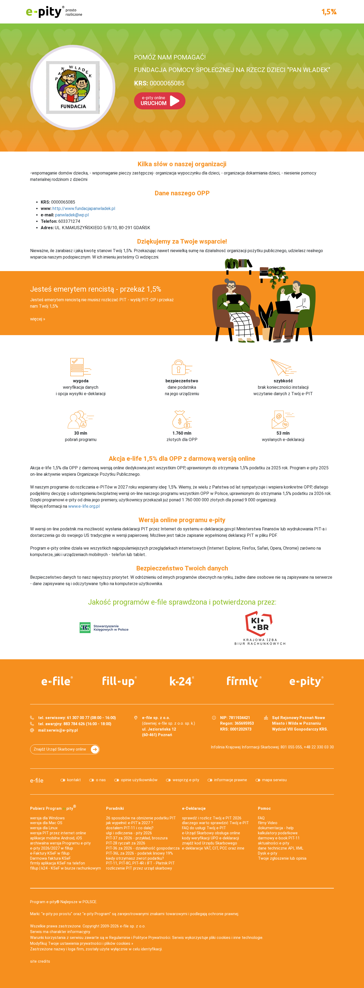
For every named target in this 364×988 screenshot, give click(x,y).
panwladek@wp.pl (72, 214)
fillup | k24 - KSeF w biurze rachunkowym (65, 868)
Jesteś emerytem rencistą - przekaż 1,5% (95, 289)
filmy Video (267, 823)
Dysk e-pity (267, 853)
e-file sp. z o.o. (132, 926)
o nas (101, 780)
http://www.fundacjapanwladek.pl (83, 208)
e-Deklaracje (194, 808)
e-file (36, 780)
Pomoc (264, 808)
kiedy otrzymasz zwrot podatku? (135, 858)
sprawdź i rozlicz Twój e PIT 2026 (211, 818)
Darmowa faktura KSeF (50, 858)
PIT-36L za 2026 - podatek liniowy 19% (139, 853)
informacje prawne (230, 780)
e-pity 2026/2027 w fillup (51, 848)
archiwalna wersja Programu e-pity (60, 843)
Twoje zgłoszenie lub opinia (282, 858)
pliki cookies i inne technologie (235, 937)
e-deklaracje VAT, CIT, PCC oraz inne (213, 848)
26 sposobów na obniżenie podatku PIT (141, 818)
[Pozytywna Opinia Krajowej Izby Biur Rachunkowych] (260, 627)
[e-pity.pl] (307, 681)
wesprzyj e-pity (186, 780)
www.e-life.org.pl (84, 506)
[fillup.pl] (119, 681)
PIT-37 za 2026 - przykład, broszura (137, 838)
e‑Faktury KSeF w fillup (50, 853)
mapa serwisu (274, 780)
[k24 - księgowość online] (182, 680)
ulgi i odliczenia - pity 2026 (129, 833)
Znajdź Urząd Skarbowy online (60, 749)
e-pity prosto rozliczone (54, 11)
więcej (36, 319)
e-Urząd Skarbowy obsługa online (211, 833)
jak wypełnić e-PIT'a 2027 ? (129, 823)
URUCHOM (154, 100)
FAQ (261, 818)
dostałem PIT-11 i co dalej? (129, 828)
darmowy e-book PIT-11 (279, 838)
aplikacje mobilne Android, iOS (56, 838)
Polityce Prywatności (151, 937)
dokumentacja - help (276, 828)
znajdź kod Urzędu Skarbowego (209, 843)
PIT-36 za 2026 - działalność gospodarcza (143, 848)
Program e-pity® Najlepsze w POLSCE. (63, 902)
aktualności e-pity (273, 843)
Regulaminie (119, 937)
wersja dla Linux (44, 828)
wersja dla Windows (47, 818)
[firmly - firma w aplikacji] (244, 681)
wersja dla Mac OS (46, 823)
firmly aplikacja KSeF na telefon (57, 863)
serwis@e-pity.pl (62, 730)
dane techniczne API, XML (280, 848)
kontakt (74, 780)
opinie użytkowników (139, 780)
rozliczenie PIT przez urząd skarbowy (139, 868)
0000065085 (159, 83)
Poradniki (115, 808)
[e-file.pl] (57, 680)
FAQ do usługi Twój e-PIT (204, 828)
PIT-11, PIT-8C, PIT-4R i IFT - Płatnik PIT (140, 863)
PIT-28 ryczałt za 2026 (125, 843)
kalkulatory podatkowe (278, 833)
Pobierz (53, 807)
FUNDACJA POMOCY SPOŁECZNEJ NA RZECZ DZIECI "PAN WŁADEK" (232, 70)
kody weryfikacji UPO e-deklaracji (210, 838)
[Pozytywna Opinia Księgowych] (104, 627)
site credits (40, 961)
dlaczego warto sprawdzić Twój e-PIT (215, 823)
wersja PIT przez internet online (58, 833)
